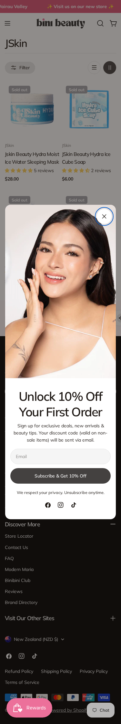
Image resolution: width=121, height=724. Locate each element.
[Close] (104, 216)
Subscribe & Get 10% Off (60, 476)
